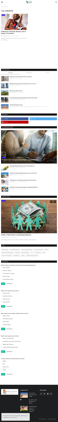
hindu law (17, 252)
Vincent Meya (12, 167)
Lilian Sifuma (4, 161)
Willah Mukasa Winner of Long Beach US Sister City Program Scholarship (24, 106)
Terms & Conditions (52, 419)
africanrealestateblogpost (26, 249)
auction (46, 249)
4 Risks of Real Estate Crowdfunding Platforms (16, 235)
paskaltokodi (16, 255)
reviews (22, 255)
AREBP (11, 78)
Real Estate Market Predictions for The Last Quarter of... (22, 166)
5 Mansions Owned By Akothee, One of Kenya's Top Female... (13, 32)
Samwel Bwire (12, 99)
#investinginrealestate (14, 249)
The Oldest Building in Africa (16, 104)
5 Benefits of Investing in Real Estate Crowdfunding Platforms (24, 187)
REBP (11, 85)
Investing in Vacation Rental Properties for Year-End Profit (23, 173)
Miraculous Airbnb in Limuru (16, 90)
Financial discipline (25, 252)
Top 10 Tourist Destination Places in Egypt (33, 395)
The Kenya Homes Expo (7, 255)
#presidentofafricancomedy (32, 255)
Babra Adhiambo (4, 35)
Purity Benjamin (13, 181)
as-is (32, 252)
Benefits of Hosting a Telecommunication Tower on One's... (23, 83)
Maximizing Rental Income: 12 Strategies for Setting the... (33, 409)
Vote (3, 283)
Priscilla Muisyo (13, 92)
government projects (38, 249)
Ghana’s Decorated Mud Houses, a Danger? (33, 401)
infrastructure (38, 252)
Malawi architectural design (7, 252)
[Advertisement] (29, 57)
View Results (9, 283)
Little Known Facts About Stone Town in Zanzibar (21, 76)
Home (2, 6)
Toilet (44, 252)
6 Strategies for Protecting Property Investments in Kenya (23, 180)
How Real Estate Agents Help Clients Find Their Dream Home (23, 97)
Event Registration (42, 419)
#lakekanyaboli (5, 249)
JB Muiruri (11, 174)
